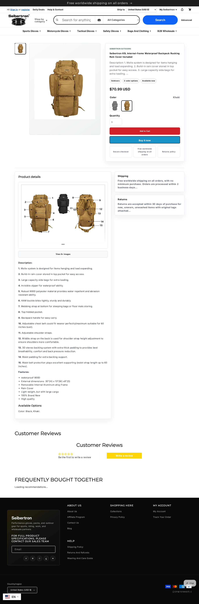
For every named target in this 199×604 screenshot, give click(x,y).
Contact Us (73, 522)
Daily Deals (39, 10)
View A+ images (63, 254)
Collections (116, 511)
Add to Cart (145, 131)
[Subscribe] (52, 549)
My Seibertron (168, 10)
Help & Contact (55, 10)
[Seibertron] (19, 20)
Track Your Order (162, 517)
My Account (159, 511)
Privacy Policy (117, 517)
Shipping (148, 182)
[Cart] (189, 9)
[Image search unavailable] (99, 20)
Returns (149, 205)
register (25, 9)
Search (160, 20)
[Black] (115, 106)
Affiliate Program (76, 517)
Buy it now (145, 140)
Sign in (14, 9)
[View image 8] (20, 48)
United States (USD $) (20, 590)
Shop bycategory (41, 20)
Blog (69, 528)
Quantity (115, 115)
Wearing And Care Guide (80, 558)
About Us (72, 511)
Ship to (121, 10)
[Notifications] (182, 9)
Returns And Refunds (78, 552)
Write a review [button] (124, 455)
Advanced (186, 20)
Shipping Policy (75, 547)
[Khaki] (126, 106)
